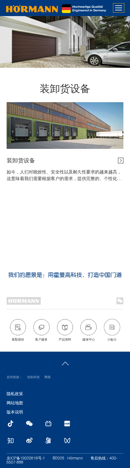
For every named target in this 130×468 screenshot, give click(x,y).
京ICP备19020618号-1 (26, 458)
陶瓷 (47, 377)
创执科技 (33, 377)
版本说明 (15, 413)
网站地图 (15, 403)
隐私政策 (15, 394)
